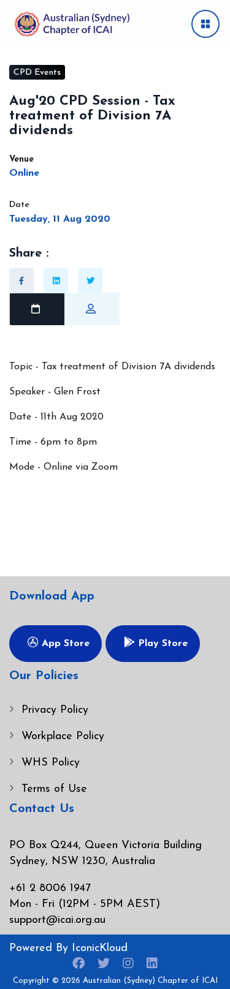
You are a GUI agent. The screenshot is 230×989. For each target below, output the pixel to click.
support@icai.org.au (57, 920)
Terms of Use (54, 789)
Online (24, 173)
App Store (64, 644)
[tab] (36, 309)
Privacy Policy (54, 710)
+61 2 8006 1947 (50, 888)
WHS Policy (50, 763)
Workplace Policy (62, 736)
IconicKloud (100, 948)
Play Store (161, 644)
